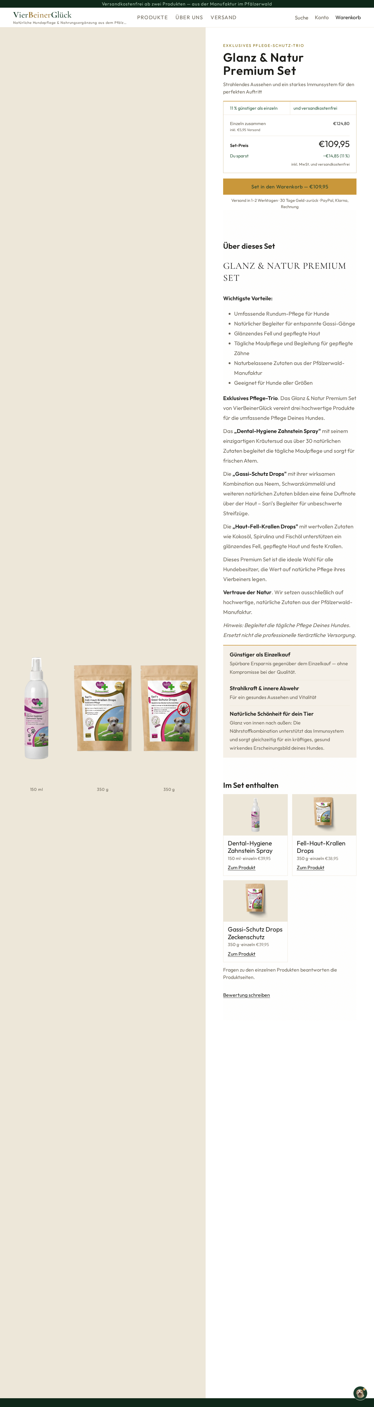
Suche (301, 17)
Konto (322, 17)
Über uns (189, 17)
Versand (224, 17)
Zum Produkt (241, 867)
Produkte (152, 17)
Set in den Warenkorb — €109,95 (290, 186)
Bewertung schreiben (246, 995)
